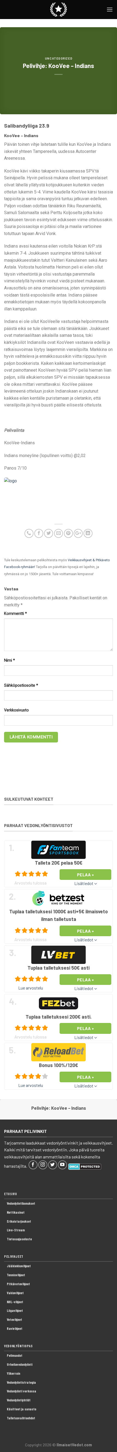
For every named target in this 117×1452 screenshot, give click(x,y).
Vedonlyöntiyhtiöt (18, 1400)
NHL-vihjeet (15, 1302)
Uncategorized (58, 58)
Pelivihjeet (13, 1256)
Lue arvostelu (30, 987)
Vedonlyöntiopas (18, 1346)
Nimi (9, 660)
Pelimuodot (14, 1355)
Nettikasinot (15, 1212)
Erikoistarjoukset (19, 1221)
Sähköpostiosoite (21, 685)
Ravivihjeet (14, 1328)
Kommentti (15, 613)
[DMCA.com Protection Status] (84, 1166)
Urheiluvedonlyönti (19, 1364)
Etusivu (10, 1194)
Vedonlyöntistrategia (21, 1382)
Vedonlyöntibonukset (21, 1203)
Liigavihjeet (15, 1310)
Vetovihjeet (14, 1319)
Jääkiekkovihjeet (19, 1266)
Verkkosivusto (16, 710)
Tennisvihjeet (16, 1275)
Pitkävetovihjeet (18, 1284)
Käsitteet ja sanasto (21, 1409)
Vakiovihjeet (15, 1293)
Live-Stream (16, 1230)
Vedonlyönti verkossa (21, 1391)
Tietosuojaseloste (19, 1239)
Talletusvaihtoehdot (21, 1418)
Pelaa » (85, 874)
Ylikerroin (13, 1373)
